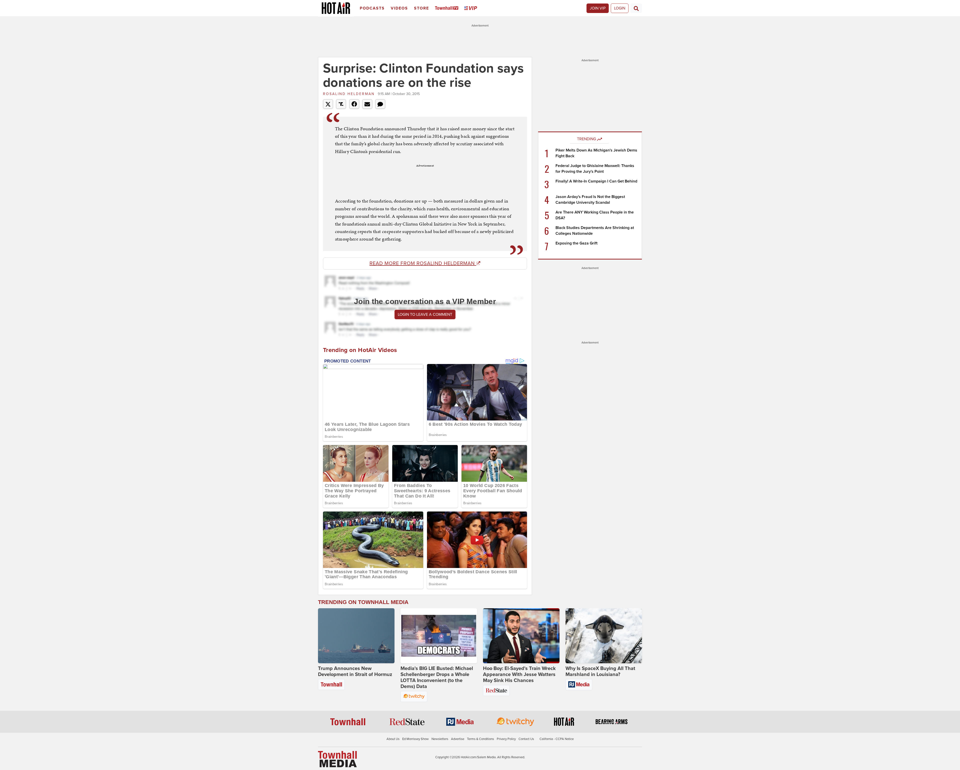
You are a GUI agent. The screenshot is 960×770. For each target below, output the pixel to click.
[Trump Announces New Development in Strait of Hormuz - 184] (356, 635)
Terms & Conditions (480, 739)
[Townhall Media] (337, 759)
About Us (393, 739)
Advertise (457, 739)
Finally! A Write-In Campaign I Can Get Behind (596, 181)
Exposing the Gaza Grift (577, 243)
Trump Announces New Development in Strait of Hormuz (355, 672)
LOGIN (619, 8)
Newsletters (440, 739)
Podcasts (372, 8)
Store (421, 8)
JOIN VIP (598, 8)
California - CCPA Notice (557, 739)
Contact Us (526, 739)
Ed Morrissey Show (415, 739)
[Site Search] (636, 8)
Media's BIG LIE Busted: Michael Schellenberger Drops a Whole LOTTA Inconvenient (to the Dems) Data (436, 678)
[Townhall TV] (447, 8)
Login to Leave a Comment (425, 314)
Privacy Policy (506, 739)
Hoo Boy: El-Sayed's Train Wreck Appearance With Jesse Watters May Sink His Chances (519, 675)
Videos (399, 8)
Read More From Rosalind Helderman (423, 263)
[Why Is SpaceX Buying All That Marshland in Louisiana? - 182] (604, 635)
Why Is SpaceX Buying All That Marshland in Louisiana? (600, 672)
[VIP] (471, 8)
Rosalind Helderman (349, 94)
